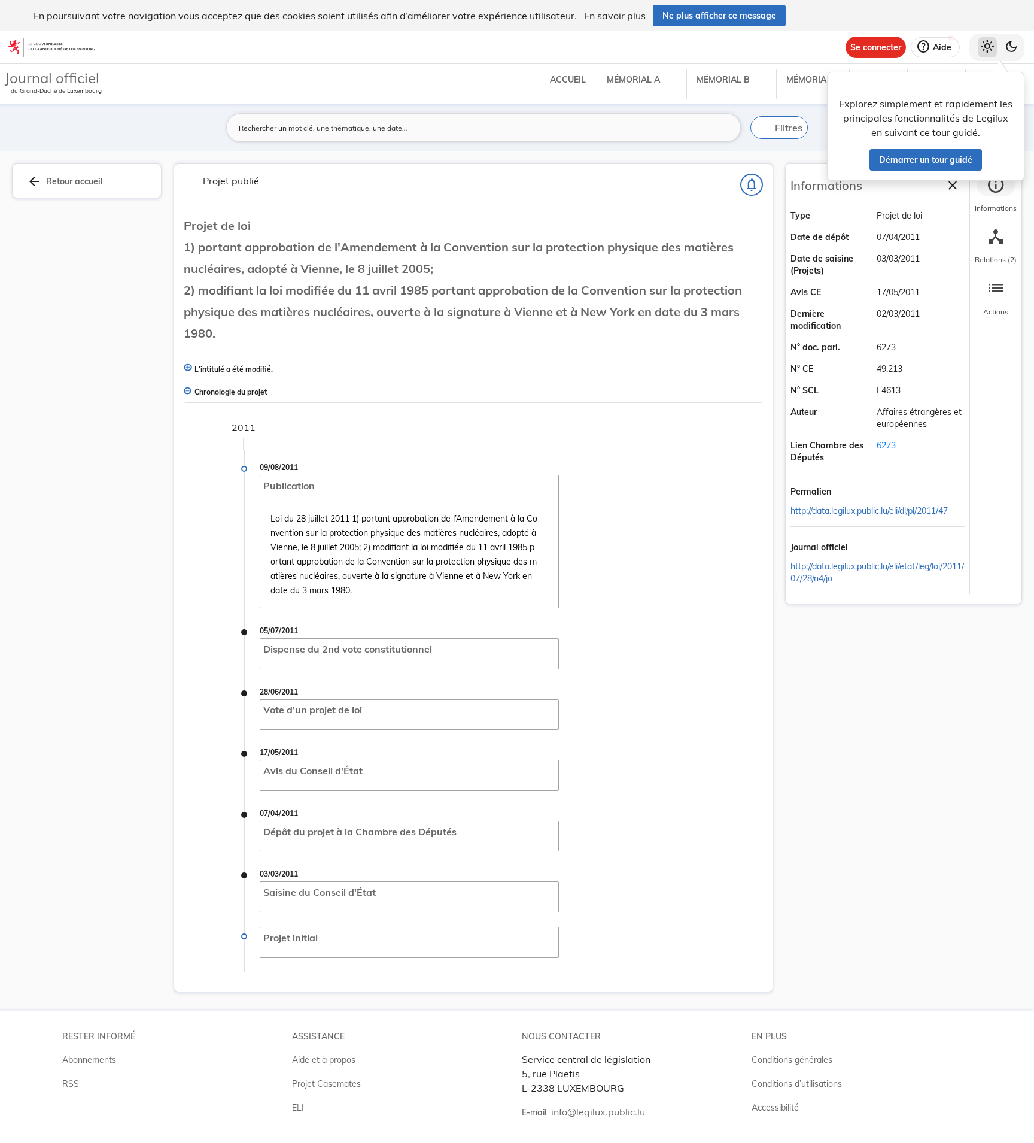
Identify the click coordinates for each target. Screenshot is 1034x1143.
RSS (70, 1083)
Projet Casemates (326, 1083)
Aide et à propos (323, 1059)
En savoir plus (615, 16)
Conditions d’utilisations (797, 1083)
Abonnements (89, 1059)
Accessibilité (775, 1107)
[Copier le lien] (848, 493)
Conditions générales (792, 1059)
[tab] (996, 195)
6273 (886, 445)
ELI (298, 1107)
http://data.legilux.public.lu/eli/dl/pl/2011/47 (869, 510)
